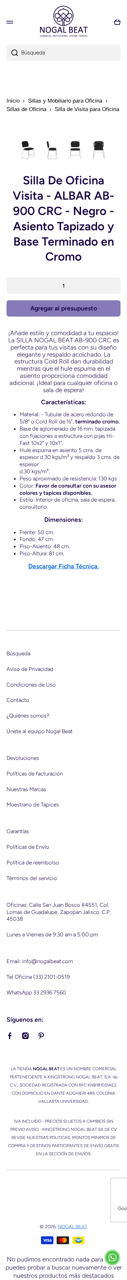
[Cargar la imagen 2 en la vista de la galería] (52, 150)
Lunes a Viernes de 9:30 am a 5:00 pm (52, 934)
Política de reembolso (33, 862)
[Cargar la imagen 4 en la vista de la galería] (99, 150)
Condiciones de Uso (31, 684)
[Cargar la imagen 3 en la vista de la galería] (75, 150)
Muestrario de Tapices (33, 804)
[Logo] (63, 22)
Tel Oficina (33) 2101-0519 (38, 977)
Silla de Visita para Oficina (87, 109)
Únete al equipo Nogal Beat (40, 731)
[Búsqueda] (12, 53)
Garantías (18, 831)
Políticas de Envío (28, 847)
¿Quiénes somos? (28, 715)
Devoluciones (23, 758)
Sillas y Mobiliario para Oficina (65, 101)
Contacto (18, 700)
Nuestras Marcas (26, 789)
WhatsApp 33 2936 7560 (36, 992)
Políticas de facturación (35, 773)
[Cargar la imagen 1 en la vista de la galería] (28, 150)
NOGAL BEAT (72, 1227)
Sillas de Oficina (26, 109)
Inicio (13, 101)
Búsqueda (18, 653)
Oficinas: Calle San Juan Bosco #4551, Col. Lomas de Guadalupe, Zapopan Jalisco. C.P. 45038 (59, 912)
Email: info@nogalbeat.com (40, 961)
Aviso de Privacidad (30, 669)
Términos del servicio (32, 878)
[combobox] (63, 53)
